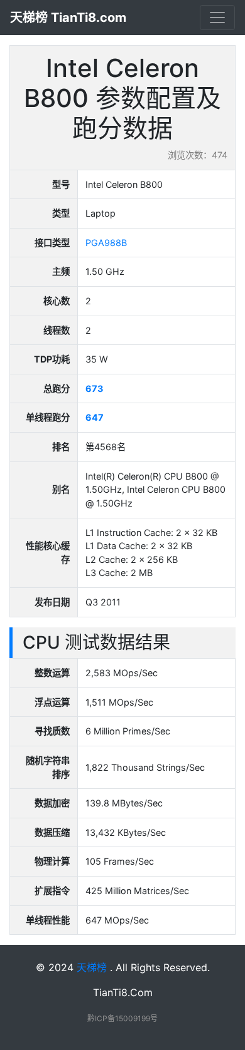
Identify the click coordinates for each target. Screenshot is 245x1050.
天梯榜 (92, 967)
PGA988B (106, 242)
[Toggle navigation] (217, 17)
